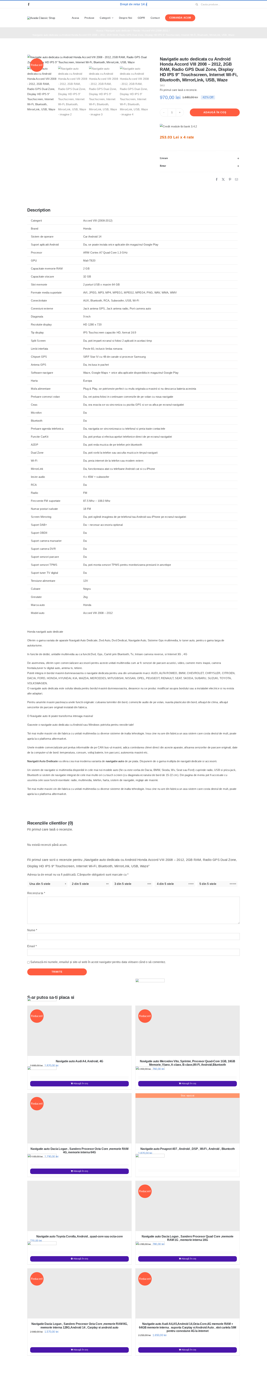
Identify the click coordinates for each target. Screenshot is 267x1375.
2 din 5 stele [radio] (80, 883)
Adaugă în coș (214, 112)
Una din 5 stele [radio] (39, 883)
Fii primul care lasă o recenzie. (178, 89)
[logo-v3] (41, 17)
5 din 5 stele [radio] (207, 883)
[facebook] (28, 4)
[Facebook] (216, 179)
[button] (200, 158)
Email (32, 946)
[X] (223, 179)
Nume (32, 930)
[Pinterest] (230, 179)
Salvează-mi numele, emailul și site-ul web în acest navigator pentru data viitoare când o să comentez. (98, 962)
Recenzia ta (36, 893)
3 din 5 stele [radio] (122, 883)
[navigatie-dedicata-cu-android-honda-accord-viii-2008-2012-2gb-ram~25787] (88, 60)
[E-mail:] (236, 179)
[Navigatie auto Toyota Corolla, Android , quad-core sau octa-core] (79, 1206)
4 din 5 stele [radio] (165, 883)
